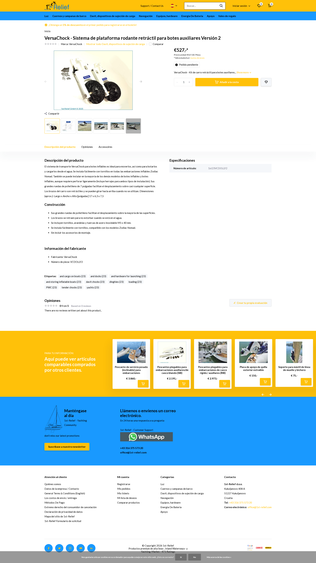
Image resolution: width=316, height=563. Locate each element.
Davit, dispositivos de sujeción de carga (112, 15)
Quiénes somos (52, 484)
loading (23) (135, 281)
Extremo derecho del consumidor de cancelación (70, 507)
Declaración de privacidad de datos (63, 511)
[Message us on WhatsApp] (146, 436)
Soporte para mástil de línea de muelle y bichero (294, 368)
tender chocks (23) (72, 287)
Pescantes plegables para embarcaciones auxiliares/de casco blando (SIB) (172, 369)
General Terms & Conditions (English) (64, 493)
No (194, 557)
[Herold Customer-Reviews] (268, 547)
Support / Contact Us (152, 5)
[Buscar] (221, 6)
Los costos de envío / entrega (60, 497)
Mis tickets (123, 493)
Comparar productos (128, 502)
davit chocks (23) (95, 281)
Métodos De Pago (54, 502)
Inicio (47, 31)
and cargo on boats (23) (73, 276)
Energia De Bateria (192, 15)
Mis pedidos (123, 488)
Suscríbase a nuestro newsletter (67, 446)
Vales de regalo (227, 15)
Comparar (158, 44)
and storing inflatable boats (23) (63, 281)
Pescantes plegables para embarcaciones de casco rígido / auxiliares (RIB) (212, 369)
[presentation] (45, 81)
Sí (181, 557)
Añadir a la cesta (229, 82)
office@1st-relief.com (133, 452)
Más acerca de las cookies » (219, 557)
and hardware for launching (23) (128, 276)
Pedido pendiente (188, 64)
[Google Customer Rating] (250, 547)
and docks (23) (98, 276)
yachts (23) (93, 287)
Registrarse (123, 484)
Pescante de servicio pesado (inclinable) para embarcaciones (131, 369)
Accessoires (105, 146)
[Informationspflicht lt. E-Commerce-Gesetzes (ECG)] (259, 547)
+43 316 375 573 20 (131, 447)
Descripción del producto (60, 146)
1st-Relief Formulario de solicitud (62, 521)
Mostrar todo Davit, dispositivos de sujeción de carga (115, 44)
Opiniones (87, 146)
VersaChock (75, 44)
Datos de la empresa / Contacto (61, 488)
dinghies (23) (116, 281)
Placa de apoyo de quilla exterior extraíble (253, 368)
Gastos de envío (197, 58)
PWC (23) (51, 287)
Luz (46, 15)
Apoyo (210, 15)
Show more (243, 72)
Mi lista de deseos (127, 497)
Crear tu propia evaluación (252, 302)
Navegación (146, 15)
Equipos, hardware (167, 15)
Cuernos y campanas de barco (69, 15)
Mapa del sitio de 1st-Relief (59, 516)
